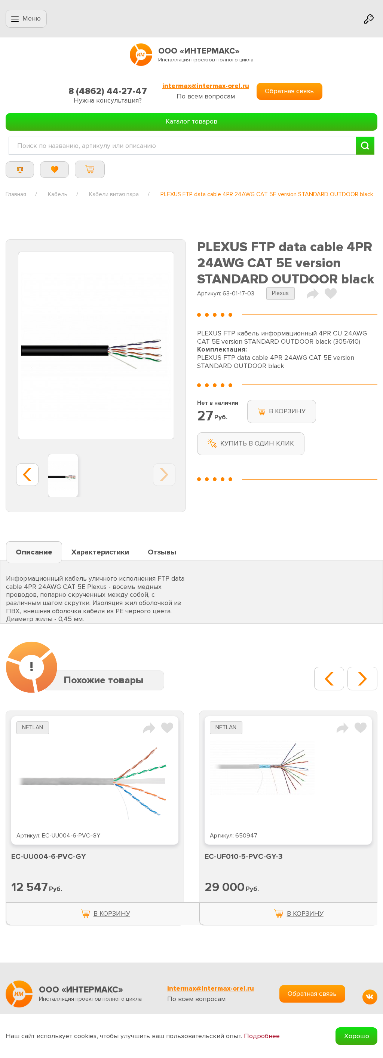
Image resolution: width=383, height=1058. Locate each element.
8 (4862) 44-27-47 (107, 91)
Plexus (280, 293)
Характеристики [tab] (100, 552)
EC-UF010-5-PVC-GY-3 (244, 856)
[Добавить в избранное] (167, 727)
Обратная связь (289, 91)
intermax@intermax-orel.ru (205, 86)
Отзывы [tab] (162, 552)
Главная (16, 194)
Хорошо (356, 1036)
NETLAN (32, 727)
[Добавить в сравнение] (149, 727)
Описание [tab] (34, 552)
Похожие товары (104, 680)
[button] (329, 678)
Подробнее (262, 1036)
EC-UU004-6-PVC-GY (48, 856)
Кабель (57, 194)
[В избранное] (331, 293)
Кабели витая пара (114, 194)
